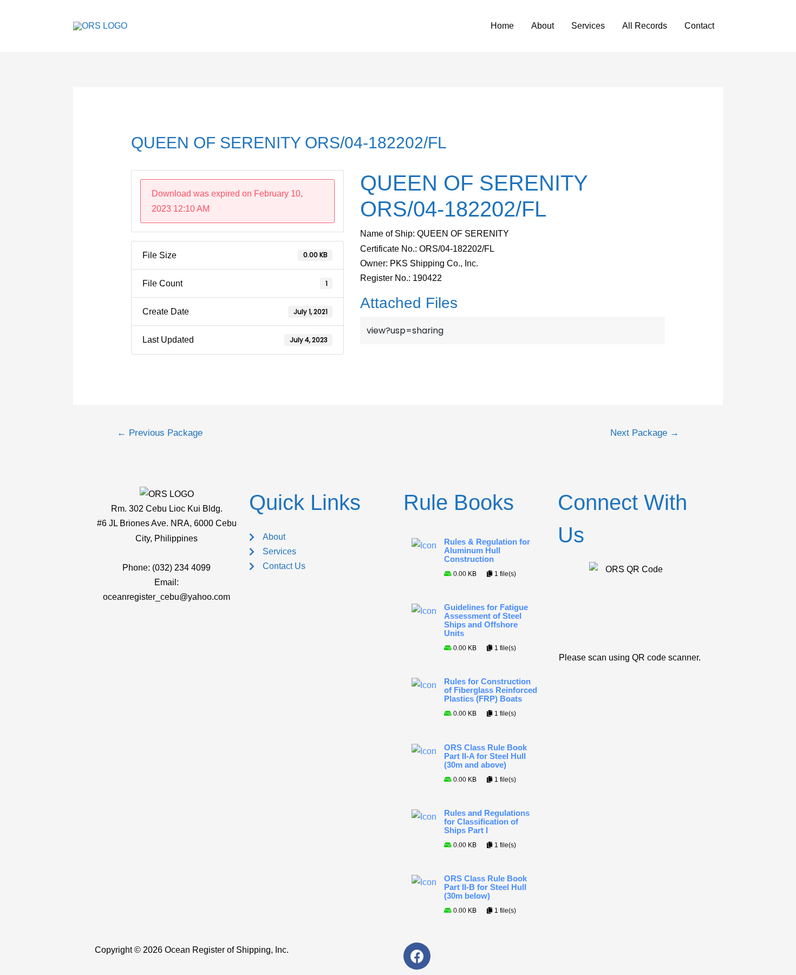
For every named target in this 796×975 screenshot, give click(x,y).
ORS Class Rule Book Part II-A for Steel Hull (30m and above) (485, 756)
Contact (699, 25)
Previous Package (160, 433)
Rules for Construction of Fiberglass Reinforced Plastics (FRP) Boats (490, 690)
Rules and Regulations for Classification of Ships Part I (487, 822)
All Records (644, 25)
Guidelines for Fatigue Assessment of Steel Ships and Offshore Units (486, 620)
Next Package (644, 433)
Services (588, 25)
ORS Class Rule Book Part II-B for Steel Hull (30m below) (485, 887)
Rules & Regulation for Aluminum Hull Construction (487, 551)
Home (502, 25)
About (542, 25)
